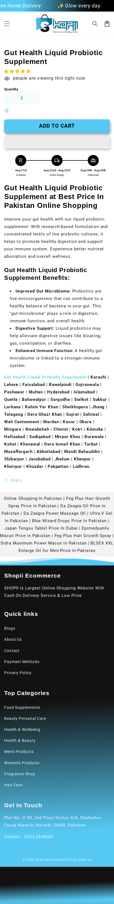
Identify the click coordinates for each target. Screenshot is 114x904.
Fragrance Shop (19, 774)
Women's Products (22, 763)
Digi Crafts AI (80, 860)
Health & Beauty (20, 740)
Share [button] (16, 480)
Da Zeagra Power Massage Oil (55, 513)
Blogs (9, 628)
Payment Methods (22, 661)
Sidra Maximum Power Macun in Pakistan (43, 543)
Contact (12, 650)
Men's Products (19, 751)
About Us (13, 639)
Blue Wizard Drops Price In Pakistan (69, 520)
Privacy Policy (18, 672)
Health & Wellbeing (22, 729)
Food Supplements (22, 707)
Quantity (11, 89)
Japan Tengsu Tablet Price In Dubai (41, 528)
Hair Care (13, 785)
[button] (7, 24)
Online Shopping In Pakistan (33, 498)
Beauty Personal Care (25, 718)
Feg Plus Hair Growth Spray (83, 535)
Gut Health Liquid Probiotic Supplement (45, 377)
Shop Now (43, 860)
